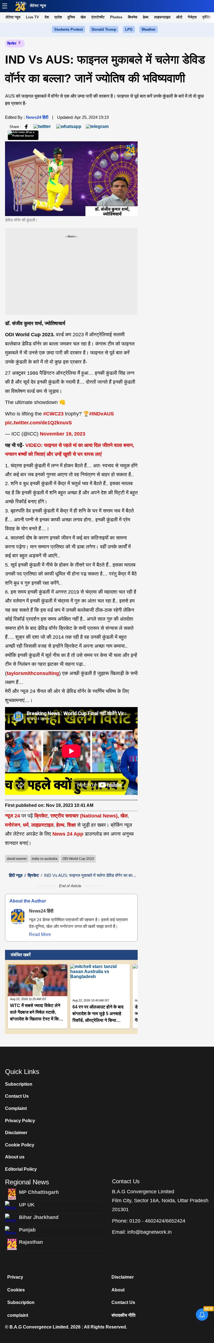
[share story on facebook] (26, 126)
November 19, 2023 (62, 434)
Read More (40, 934)
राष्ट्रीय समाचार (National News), (84, 816)
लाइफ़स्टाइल (42, 825)
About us (15, 1157)
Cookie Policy (19, 1145)
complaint (17, 1315)
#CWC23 (53, 414)
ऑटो (179, 17)
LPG (129, 29)
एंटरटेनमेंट (97, 17)
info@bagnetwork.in (149, 1232)
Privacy (15, 1277)
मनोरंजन (12, 825)
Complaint (16, 1108)
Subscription (18, 1084)
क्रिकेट (11, 43)
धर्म (25, 825)
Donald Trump (104, 29)
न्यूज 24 (13, 816)
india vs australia (44, 859)
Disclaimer (16, 1132)
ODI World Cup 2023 (78, 859)
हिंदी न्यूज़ (16, 875)
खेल (83, 17)
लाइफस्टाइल (162, 17)
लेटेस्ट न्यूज (38, 5)
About (118, 1290)
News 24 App (68, 834)
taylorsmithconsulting (33, 673)
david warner (17, 859)
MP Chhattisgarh (39, 1192)
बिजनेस (132, 17)
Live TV (22, 6)
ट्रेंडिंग (206, 17)
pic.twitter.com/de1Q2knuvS (38, 422)
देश (47, 17)
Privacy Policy (20, 1120)
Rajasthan (31, 1242)
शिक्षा (71, 825)
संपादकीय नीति (123, 1315)
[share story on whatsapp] (68, 126)
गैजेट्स (192, 17)
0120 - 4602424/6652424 (157, 1221)
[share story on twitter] (42, 126)
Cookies (16, 1290)
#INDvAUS (101, 414)
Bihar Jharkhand (39, 1217)
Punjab (27, 1230)
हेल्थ (146, 17)
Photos (116, 17)
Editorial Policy (21, 1169)
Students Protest (68, 29)
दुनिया (71, 17)
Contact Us (17, 1096)
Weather (148, 29)
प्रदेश (58, 17)
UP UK (27, 1205)
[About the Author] (17, 916)
